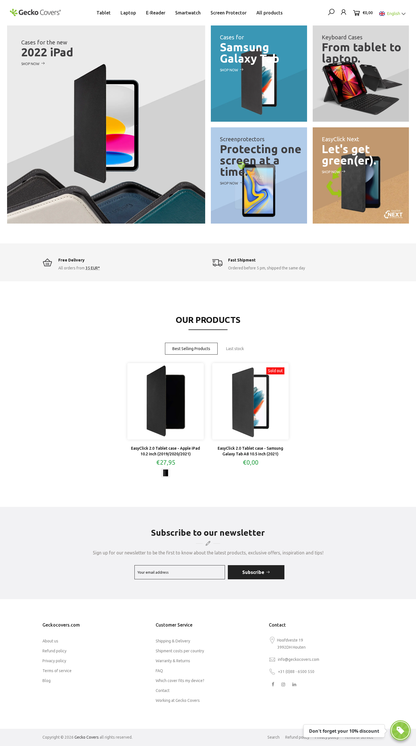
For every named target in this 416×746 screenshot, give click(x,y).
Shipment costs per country (180, 651)
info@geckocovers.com (298, 659)
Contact (163, 690)
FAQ (159, 670)
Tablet (104, 12)
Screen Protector (228, 12)
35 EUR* (92, 268)
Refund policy (54, 651)
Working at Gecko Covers (178, 700)
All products (269, 12)
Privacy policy (54, 661)
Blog (46, 680)
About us (50, 641)
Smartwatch (188, 12)
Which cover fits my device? (180, 680)
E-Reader (155, 12)
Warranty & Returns (173, 661)
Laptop (128, 12)
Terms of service (57, 670)
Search (273, 737)
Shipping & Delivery (173, 641)
